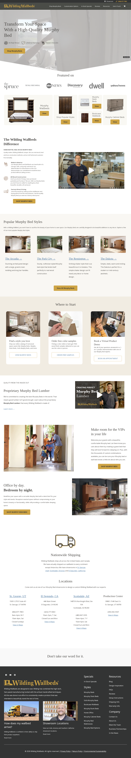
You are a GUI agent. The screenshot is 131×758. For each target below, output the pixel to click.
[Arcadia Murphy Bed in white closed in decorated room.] (17, 244)
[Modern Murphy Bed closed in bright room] (113, 244)
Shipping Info (114, 702)
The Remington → (79, 258)
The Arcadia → (13, 258)
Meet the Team (115, 725)
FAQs (111, 690)
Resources (106, 6)
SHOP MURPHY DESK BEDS (17, 512)
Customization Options (71, 6)
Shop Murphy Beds (55, 6)
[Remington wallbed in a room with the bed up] (81, 244)
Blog (111, 681)
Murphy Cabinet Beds (92, 717)
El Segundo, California (76, 571)
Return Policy (77, 751)
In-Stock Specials (86, 6)
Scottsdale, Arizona (57, 571)
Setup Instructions (116, 698)
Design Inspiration (116, 686)
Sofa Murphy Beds (91, 700)
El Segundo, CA (49, 596)
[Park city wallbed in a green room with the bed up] (49, 244)
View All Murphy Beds (65, 288)
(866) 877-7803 (122, 1)
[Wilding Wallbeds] (19, 6)
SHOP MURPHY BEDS (24, 201)
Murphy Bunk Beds (91, 708)
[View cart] (124, 6)
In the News (113, 733)
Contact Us (113, 717)
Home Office (88, 713)
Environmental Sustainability (95, 751)
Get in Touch (117, 6)
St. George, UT (18, 596)
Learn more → (9, 409)
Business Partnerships (117, 729)
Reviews (97, 6)
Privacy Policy (65, 751)
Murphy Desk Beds (91, 696)
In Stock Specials (90, 681)
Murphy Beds (89, 692)
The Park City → (46, 258)
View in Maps (18, 625)
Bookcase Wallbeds (91, 704)
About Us (112, 721)
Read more (7, 738)
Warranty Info (114, 706)
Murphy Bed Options (92, 728)
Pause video (126, 57)
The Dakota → (109, 258)
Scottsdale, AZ (81, 596)
